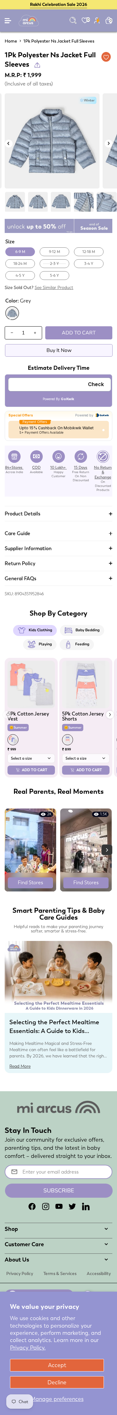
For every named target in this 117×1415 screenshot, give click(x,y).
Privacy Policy (19, 1273)
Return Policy (20, 563)
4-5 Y (20, 275)
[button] (110, 715)
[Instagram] (45, 1206)
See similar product (54, 287)
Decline (56, 1382)
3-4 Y (88, 263)
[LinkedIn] (86, 1206)
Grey (12, 319)
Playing (45, 644)
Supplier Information (28, 548)
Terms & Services (59, 1273)
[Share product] (37, 65)
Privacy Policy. (28, 1347)
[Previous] (8, 143)
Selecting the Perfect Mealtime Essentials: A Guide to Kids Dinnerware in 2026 (54, 1031)
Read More (20, 1066)
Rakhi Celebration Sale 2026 (58, 4)
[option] (52, 140)
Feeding (82, 644)
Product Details (22, 513)
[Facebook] (32, 1206)
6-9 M (20, 251)
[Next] (108, 143)
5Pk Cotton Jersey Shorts (83, 716)
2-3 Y (54, 263)
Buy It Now (58, 350)
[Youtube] (59, 1206)
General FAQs (20, 578)
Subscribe (58, 1190)
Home (11, 41)
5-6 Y (54, 275)
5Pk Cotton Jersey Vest (28, 716)
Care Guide (17, 533)
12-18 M (88, 251)
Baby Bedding (88, 630)
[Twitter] (72, 1206)
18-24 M (20, 263)
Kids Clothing (40, 630)
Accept (57, 1365)
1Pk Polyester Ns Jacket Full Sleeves (58, 41)
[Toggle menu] (8, 22)
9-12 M (54, 251)
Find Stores (30, 882)
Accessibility (99, 1273)
